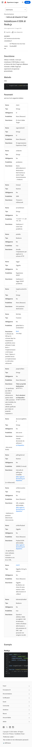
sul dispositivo (20, 445)
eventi (18, 565)
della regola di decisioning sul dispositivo (20, 478)
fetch (17, 331)
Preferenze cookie (8, 737)
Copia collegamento (18, 32)
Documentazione (9, 14)
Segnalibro (8, 32)
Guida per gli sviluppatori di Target (16, 17)
